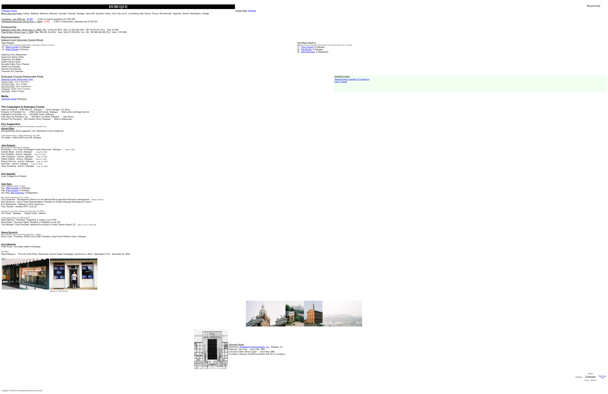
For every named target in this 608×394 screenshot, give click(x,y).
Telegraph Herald (9, 99)
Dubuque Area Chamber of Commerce (352, 79)
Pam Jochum (307, 47)
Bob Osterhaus (308, 52)
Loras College (341, 82)
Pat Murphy (306, 49)
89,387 (30, 19)
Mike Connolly (12, 47)
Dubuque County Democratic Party (17, 79)
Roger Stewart (12, 49)
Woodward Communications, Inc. (254, 347)
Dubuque (252, 10)
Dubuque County (9, 10)
